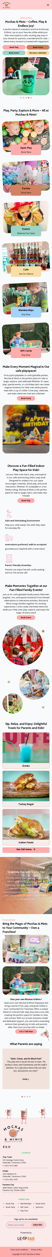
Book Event (14, 53)
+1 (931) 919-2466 (10, 1165)
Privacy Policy (36, 1249)
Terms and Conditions (19, 1249)
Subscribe (37, 1225)
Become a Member (38, 53)
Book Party (38, 47)
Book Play (14, 47)
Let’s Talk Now (26, 1031)
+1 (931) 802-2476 (10, 1179)
